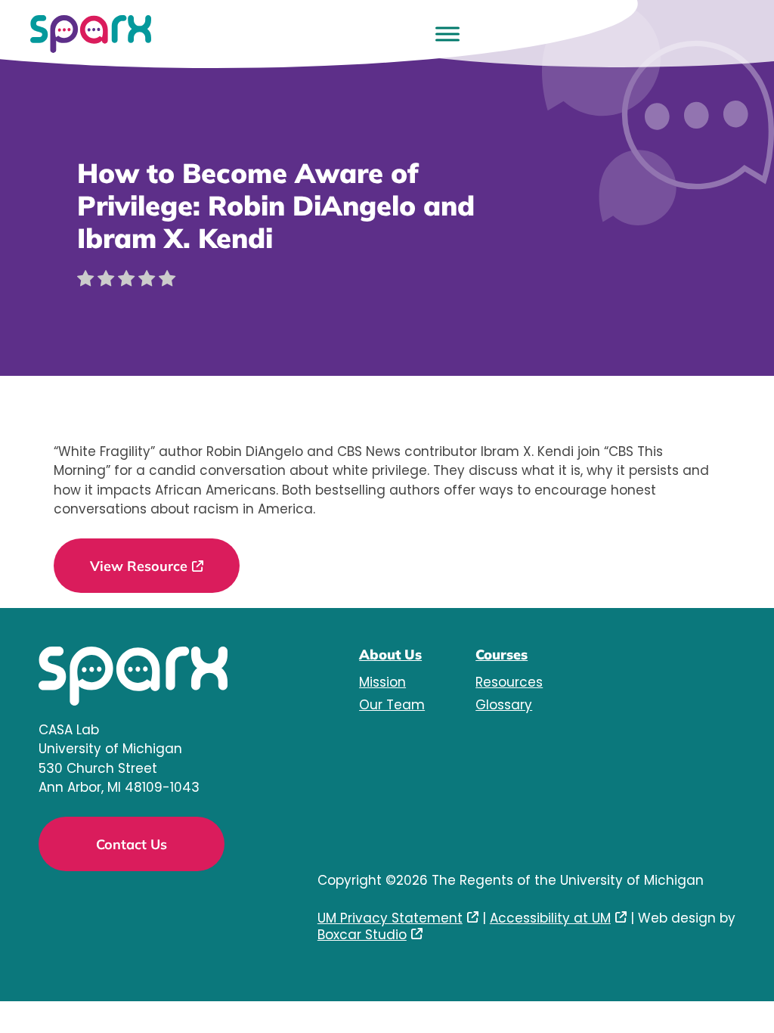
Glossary (503, 705)
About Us (390, 654)
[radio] (85, 281)
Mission (382, 682)
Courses (501, 654)
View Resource (138, 566)
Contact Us (131, 844)
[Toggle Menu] (447, 33)
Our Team (392, 705)
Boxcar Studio (362, 935)
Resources (509, 682)
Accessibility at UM (550, 918)
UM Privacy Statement (390, 918)
